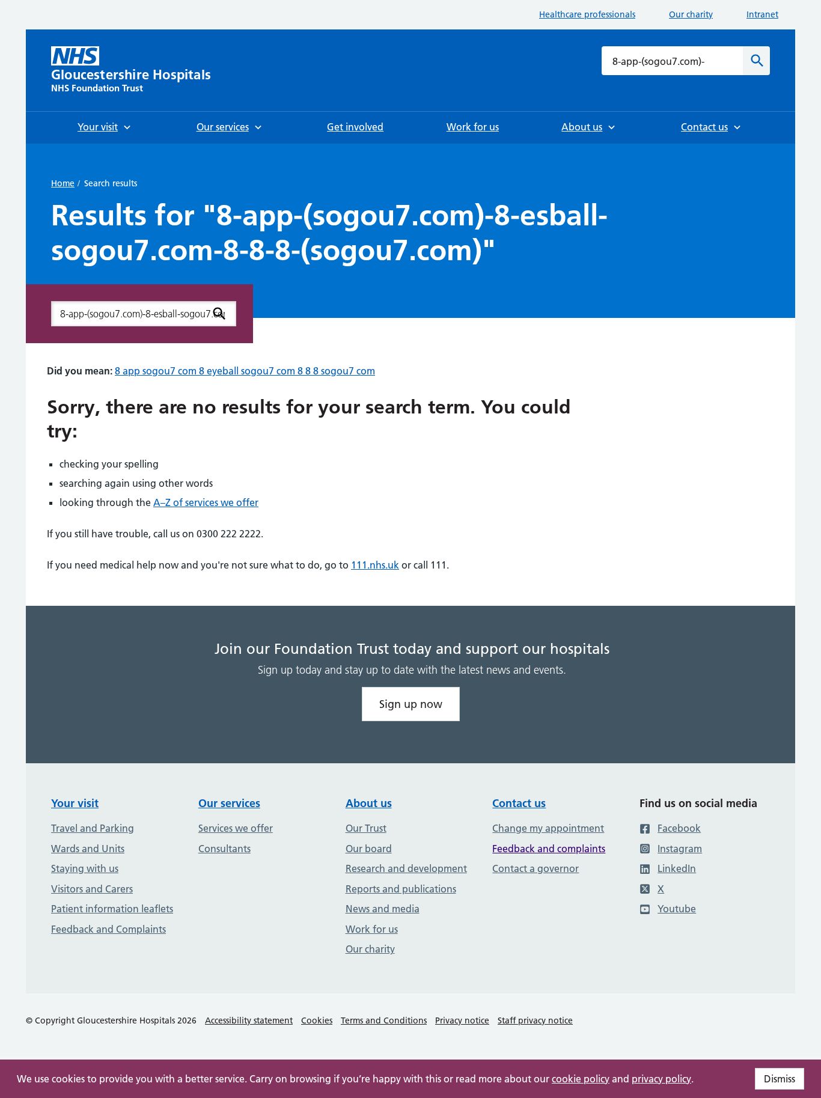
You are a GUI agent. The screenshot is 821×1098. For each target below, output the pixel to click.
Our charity (691, 14)
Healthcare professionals (587, 14)
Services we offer (235, 828)
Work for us (372, 929)
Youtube (677, 909)
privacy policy (661, 1079)
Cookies (316, 1020)
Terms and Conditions (384, 1020)
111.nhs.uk (375, 565)
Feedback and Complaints (108, 929)
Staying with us (84, 868)
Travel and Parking (92, 828)
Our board (369, 849)
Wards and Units (87, 849)
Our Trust (366, 828)
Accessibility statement (249, 1020)
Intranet (762, 14)
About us (369, 803)
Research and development (406, 868)
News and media (383, 909)
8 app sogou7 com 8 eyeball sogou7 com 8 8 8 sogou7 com (245, 371)
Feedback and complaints (548, 849)
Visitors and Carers (92, 889)
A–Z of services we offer (205, 502)
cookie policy (580, 1079)
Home (63, 183)
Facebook (679, 828)
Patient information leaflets (112, 909)
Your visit (75, 803)
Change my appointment (548, 828)
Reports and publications (401, 889)
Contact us (519, 803)
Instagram (680, 849)
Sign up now (410, 704)
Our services (229, 803)
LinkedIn (677, 868)
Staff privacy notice (535, 1020)
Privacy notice (462, 1020)
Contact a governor (535, 868)
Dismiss (779, 1079)
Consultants (224, 849)
